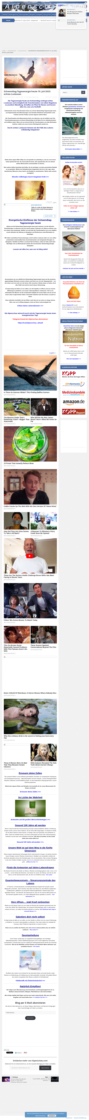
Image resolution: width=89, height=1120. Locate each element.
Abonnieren (44, 537)
